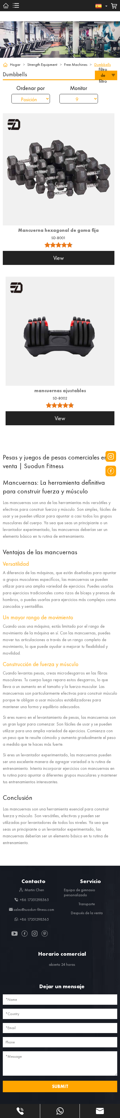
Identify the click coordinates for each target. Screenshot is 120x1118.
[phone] (20, 1111)
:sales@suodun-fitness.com (33, 909)
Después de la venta (87, 912)
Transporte (86, 903)
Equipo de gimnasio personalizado (79, 892)
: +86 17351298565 (33, 899)
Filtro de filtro (103, 75)
